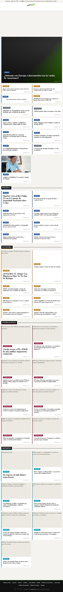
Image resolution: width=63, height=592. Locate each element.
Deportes (45, 8)
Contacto (14, 582)
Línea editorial (32, 582)
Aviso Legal (57, 582)
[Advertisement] (31, 24)
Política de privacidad (24, 585)
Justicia (52, 8)
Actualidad (12, 8)
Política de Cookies (34, 585)
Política (20, 8)
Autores (20, 582)
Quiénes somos (7, 582)
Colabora (25, 582)
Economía (27, 8)
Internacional (36, 8)
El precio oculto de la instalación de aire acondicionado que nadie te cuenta (41, 1)
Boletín (38, 582)
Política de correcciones (47, 582)
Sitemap (43, 585)
